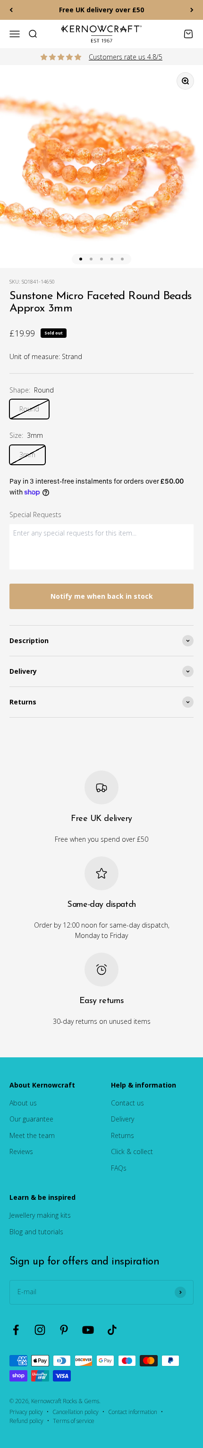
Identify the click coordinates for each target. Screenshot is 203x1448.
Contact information (132, 1412)
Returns (122, 1135)
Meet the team (32, 1135)
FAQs (119, 1167)
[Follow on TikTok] (112, 1329)
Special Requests (35, 514)
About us (23, 1102)
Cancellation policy (75, 1412)
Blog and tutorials (36, 1231)
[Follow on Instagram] (40, 1329)
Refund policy (26, 1421)
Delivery (122, 1118)
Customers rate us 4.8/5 (125, 56)
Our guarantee (31, 1118)
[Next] (192, 10)
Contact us (127, 1102)
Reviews (21, 1151)
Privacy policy (26, 1412)
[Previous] (11, 10)
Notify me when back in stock (102, 596)
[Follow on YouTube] (88, 1329)
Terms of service (73, 1421)
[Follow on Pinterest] (64, 1329)
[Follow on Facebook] (15, 1329)
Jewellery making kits (40, 1215)
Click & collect (132, 1151)
